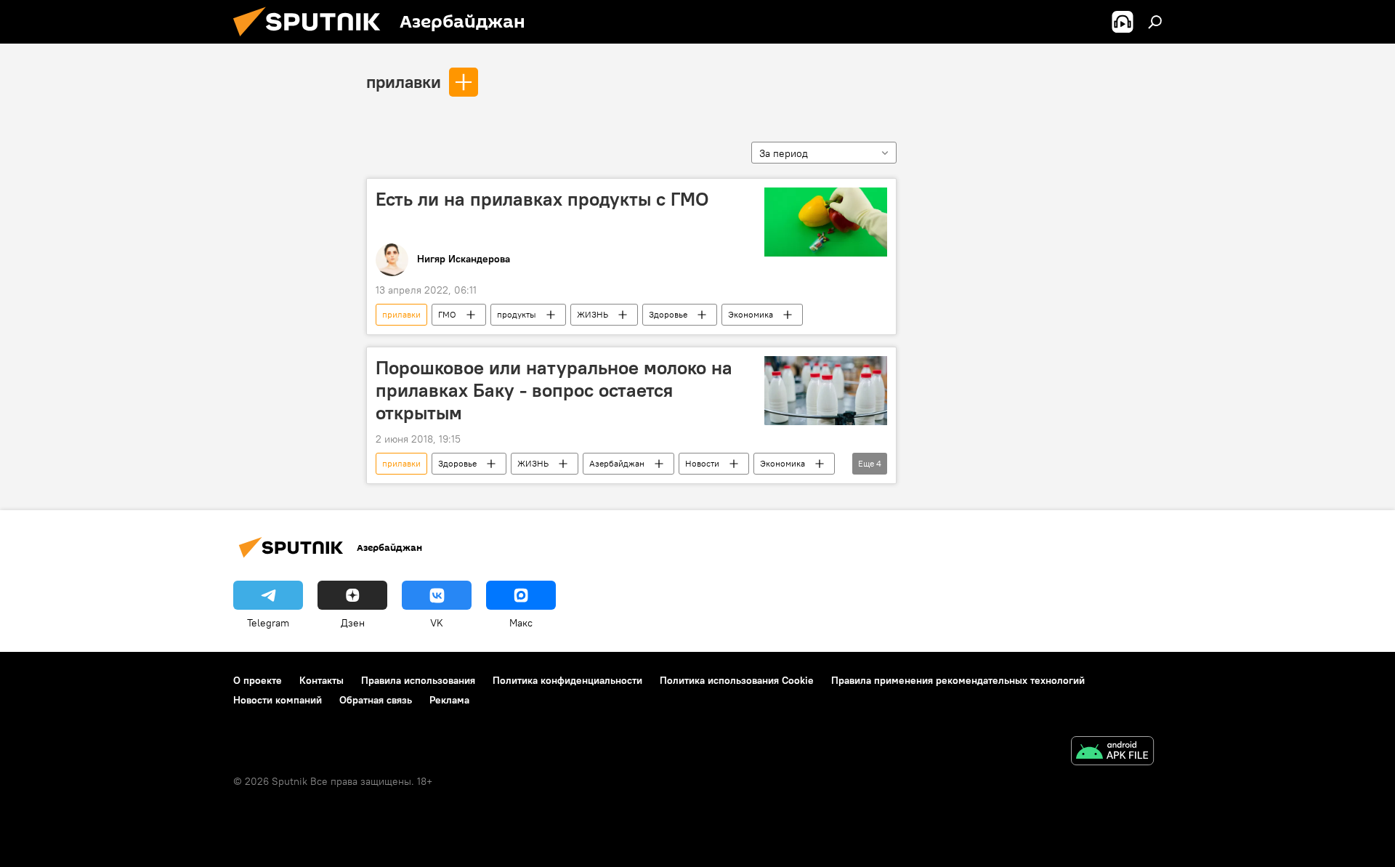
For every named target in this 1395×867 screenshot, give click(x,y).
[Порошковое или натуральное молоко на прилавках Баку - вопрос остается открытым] (825, 390)
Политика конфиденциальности (567, 680)
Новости (702, 463)
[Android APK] (1112, 752)
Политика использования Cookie (737, 680)
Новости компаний (277, 699)
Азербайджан (616, 463)
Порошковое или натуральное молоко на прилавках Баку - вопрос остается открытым (554, 390)
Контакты (321, 680)
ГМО (447, 314)
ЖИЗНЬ (592, 314)
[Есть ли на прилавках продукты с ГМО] (825, 222)
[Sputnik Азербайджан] (312, 40)
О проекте (257, 680)
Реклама (449, 699)
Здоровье (668, 314)
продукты (516, 314)
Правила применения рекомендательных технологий (958, 680)
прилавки (403, 81)
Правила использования (418, 680)
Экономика (750, 314)
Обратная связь (375, 699)
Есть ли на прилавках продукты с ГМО (542, 199)
